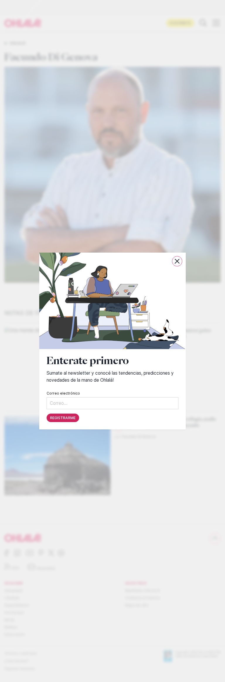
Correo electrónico (63, 393)
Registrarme (63, 418)
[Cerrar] (177, 261)
